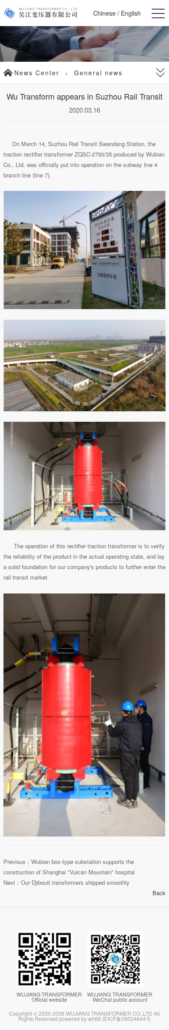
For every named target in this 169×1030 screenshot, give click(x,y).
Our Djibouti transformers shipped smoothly (75, 882)
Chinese (104, 13)
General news (98, 72)
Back (159, 893)
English (131, 13)
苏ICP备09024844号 (126, 1018)
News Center (36, 72)
